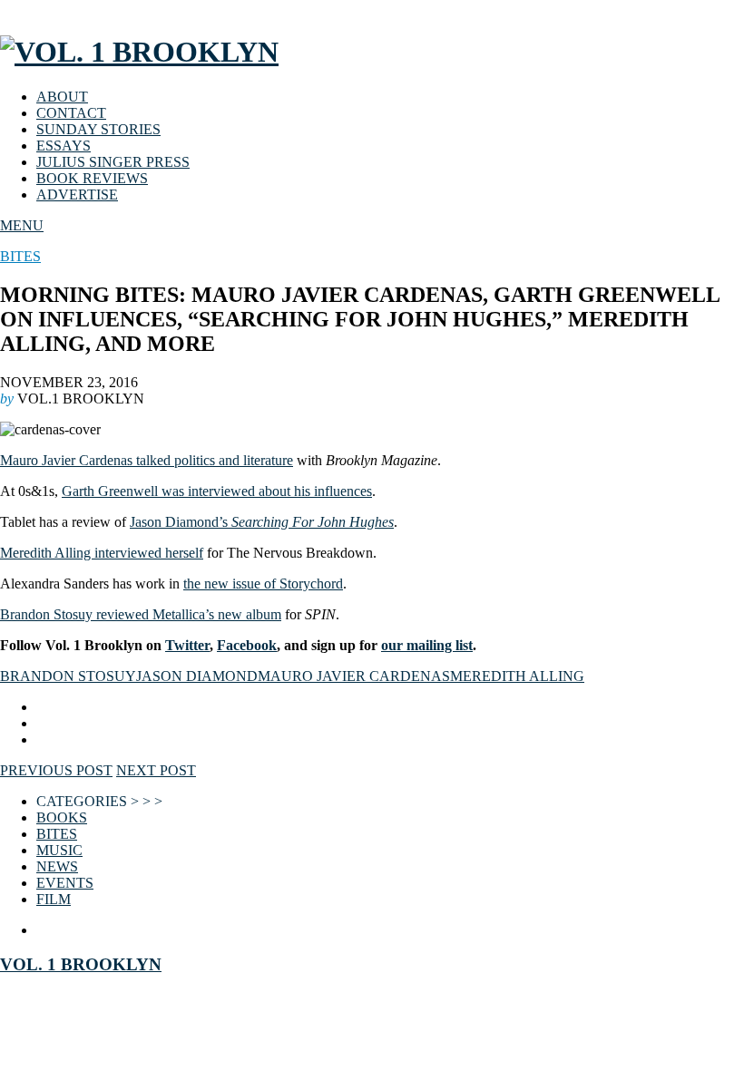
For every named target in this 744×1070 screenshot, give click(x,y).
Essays (63, 145)
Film (53, 899)
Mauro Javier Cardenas (354, 676)
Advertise (77, 194)
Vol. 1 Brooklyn (81, 964)
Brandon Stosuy (68, 676)
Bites (20, 256)
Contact (71, 113)
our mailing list (427, 645)
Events (64, 882)
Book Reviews (92, 178)
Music (59, 850)
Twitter (187, 645)
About (62, 96)
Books (61, 817)
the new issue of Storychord (263, 583)
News (57, 866)
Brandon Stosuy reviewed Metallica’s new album (140, 614)
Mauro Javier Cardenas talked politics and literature (146, 460)
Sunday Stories (98, 129)
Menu (22, 225)
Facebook (247, 645)
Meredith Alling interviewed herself (101, 552)
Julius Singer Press (113, 162)
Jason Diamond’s (262, 522)
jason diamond (197, 676)
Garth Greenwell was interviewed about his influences (217, 491)
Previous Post (56, 770)
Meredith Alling (517, 676)
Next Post (156, 770)
